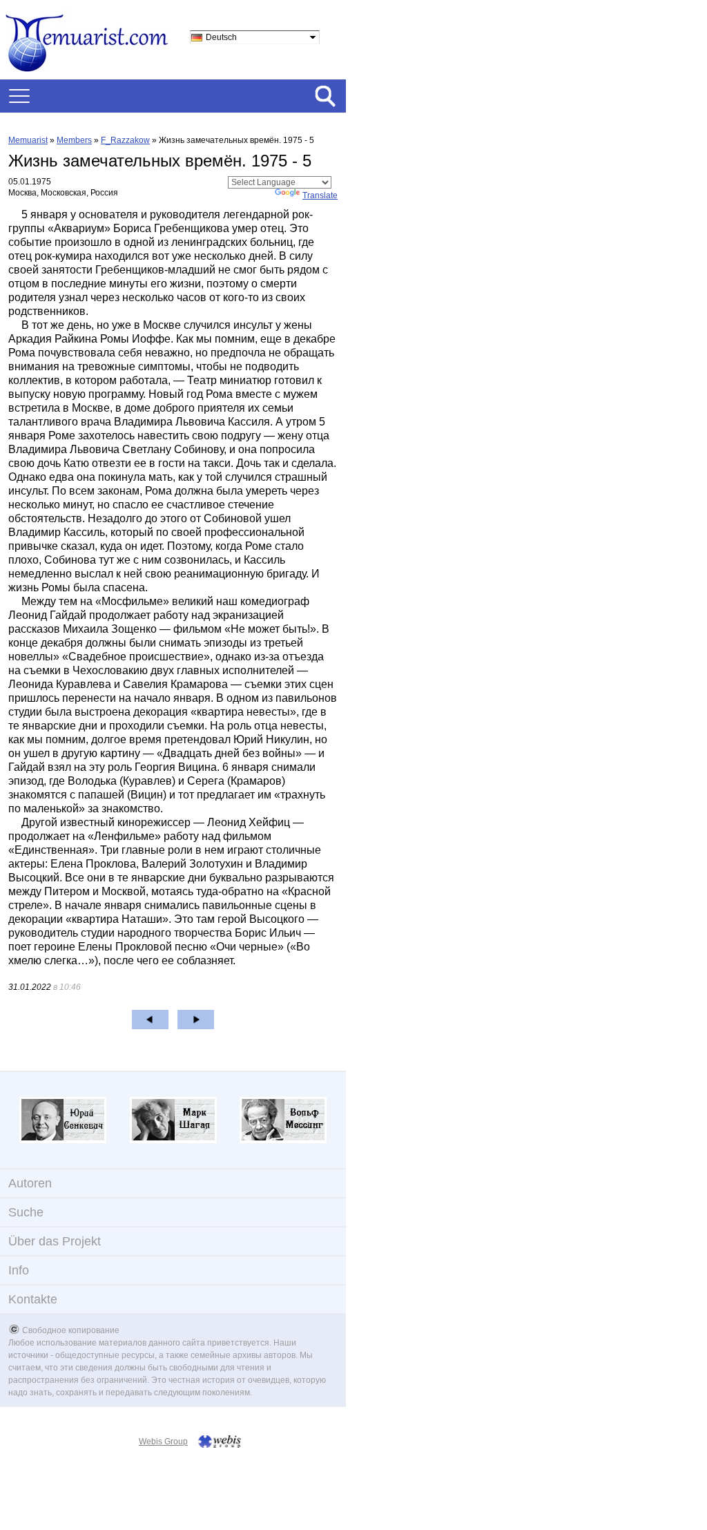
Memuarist (28, 140)
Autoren (30, 1183)
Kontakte (32, 1299)
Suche (25, 1212)
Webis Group (163, 1441)
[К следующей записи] (195, 1019)
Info (18, 1270)
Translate (320, 195)
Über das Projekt (54, 1241)
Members (74, 140)
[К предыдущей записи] (150, 1019)
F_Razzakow (125, 140)
